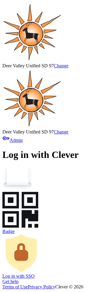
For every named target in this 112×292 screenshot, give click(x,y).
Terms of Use (15, 286)
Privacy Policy (41, 286)
